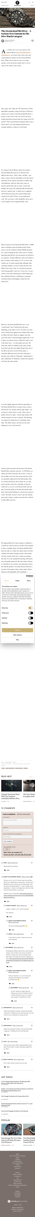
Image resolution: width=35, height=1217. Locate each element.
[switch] (30, 613)
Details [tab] (18, 580)
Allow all (17, 630)
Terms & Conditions (17, 1209)
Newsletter (17, 1166)
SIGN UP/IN (4, 2)
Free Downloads (17, 1163)
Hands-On (17, 1176)
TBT (17, 1178)
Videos (17, 1165)
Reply (8, 870)
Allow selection (17, 635)
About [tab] (29, 580)
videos (32, 5)
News (3, 768)
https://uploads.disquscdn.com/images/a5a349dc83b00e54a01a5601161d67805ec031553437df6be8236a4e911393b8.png (20, 960)
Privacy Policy (17, 1211)
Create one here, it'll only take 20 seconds (17, 854)
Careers (17, 1159)
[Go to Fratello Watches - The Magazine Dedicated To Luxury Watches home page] (17, 1)
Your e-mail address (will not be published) (12, 834)
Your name (5, 827)
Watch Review (19, 768)
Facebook (18, 1193)
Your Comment (6, 817)
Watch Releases (10, 768)
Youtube (17, 1196)
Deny (17, 639)
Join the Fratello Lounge (17, 1156)
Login (6, 849)
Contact (17, 1168)
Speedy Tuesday (17, 1174)
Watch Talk (17, 1181)
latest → (31, 777)
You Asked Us (17, 1180)
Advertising (17, 1161)
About (17, 1158)
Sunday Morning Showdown (17, 1185)
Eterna (26, 768)
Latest (17, 1187)
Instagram (17, 1195)
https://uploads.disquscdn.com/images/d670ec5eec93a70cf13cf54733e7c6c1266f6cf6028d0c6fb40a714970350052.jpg (18, 895)
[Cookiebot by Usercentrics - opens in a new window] (26, 576)
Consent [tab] (6, 580)
